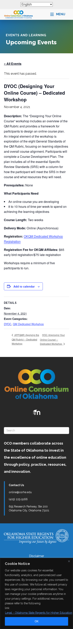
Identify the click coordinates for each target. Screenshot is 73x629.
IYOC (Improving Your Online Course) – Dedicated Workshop (52, 339)
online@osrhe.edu (20, 492)
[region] (36, 593)
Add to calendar (24, 286)
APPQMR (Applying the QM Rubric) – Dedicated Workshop (25, 339)
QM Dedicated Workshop (28, 324)
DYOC (7, 324)
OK (37, 621)
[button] (57, 14)
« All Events (12, 63)
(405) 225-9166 (18, 499)
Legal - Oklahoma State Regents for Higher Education (38, 612)
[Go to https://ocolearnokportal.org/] (36, 412)
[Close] (69, 561)
